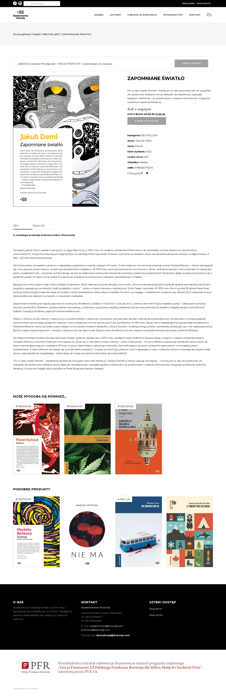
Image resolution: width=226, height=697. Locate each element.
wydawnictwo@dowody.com (106, 626)
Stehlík (139, 146)
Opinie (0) (38, 225)
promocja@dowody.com (95, 629)
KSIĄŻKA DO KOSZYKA (87, 553)
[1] (209, 14)
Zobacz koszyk (191, 63)
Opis (15, 225)
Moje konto (204, 3)
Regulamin (188, 3)
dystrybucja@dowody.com (113, 635)
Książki (37, 34)
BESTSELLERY (51, 34)
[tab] (22, 225)
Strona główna (21, 34)
